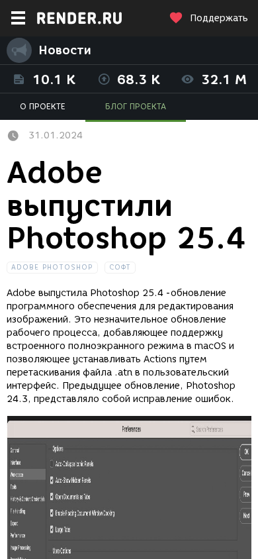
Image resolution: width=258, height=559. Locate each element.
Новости (64, 50)
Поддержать (219, 18)
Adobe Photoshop (52, 267)
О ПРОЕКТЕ (42, 106)
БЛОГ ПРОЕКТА (135, 106)
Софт (120, 267)
